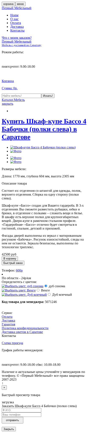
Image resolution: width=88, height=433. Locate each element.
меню (20, 4)
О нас (14, 19)
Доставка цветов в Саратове (22, 332)
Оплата (15, 23)
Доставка (17, 26)
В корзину (9, 258)
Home (14, 15)
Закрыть (8, 429)
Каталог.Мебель (13, 100)
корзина (8, 4)
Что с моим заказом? (17, 37)
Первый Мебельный (16, 8)
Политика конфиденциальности (25, 328)
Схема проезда (12, 343)
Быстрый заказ (13, 263)
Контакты (17, 30)
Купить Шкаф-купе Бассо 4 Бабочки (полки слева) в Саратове (44, 129)
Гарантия (8, 324)
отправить (12, 420)
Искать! (48, 95)
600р (19, 270)
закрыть (7, 103)
